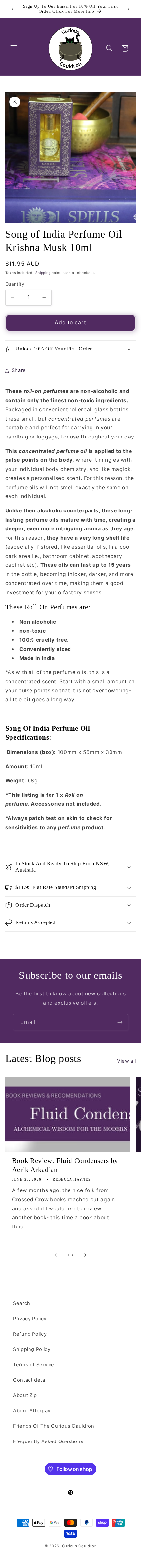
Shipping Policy (31, 1349)
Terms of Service (33, 1365)
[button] (13, 48)
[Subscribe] (120, 1022)
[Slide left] (56, 1255)
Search (21, 1303)
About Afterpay (31, 1411)
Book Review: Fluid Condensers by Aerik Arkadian (65, 1165)
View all (126, 1061)
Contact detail (30, 1380)
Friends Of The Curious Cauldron (53, 1426)
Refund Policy (30, 1334)
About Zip (25, 1395)
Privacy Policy (30, 1319)
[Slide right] (85, 1255)
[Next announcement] (128, 9)
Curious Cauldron (79, 1546)
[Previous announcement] (12, 9)
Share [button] (19, 370)
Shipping (43, 273)
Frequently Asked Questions (48, 1441)
